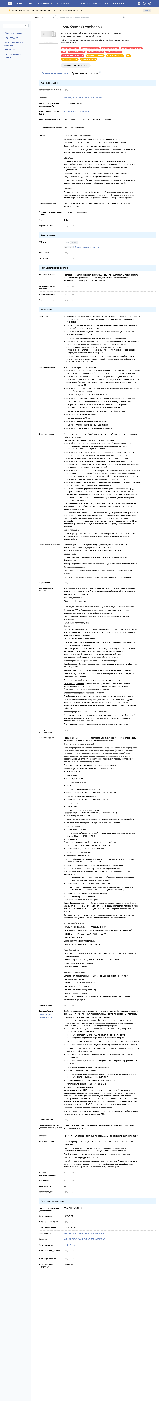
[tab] (54, 73)
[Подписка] (139, 3)
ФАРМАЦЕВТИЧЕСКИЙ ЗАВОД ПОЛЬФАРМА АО (84, 98)
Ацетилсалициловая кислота (76, 111)
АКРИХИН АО (69, 1245)
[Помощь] (144, 3)
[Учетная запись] (150, 3)
